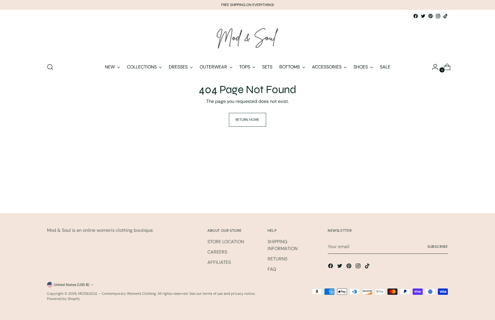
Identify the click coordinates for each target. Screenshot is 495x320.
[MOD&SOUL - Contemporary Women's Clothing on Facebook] (415, 16)
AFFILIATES (219, 262)
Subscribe (437, 246)
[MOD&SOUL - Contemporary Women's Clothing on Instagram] (438, 16)
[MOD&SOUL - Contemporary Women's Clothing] (247, 38)
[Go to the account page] (433, 67)
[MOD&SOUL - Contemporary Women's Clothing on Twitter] (423, 16)
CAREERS (217, 252)
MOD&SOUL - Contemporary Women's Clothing (117, 293)
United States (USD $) (71, 284)
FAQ (272, 269)
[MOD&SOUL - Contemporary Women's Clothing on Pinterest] (430, 16)
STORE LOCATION (225, 242)
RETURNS (277, 259)
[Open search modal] (50, 67)
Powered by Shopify (63, 299)
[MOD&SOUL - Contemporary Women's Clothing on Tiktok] (445, 16)
